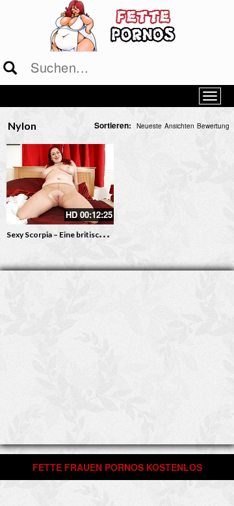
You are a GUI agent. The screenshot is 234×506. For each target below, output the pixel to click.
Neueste (149, 125)
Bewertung (213, 125)
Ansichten (179, 125)
